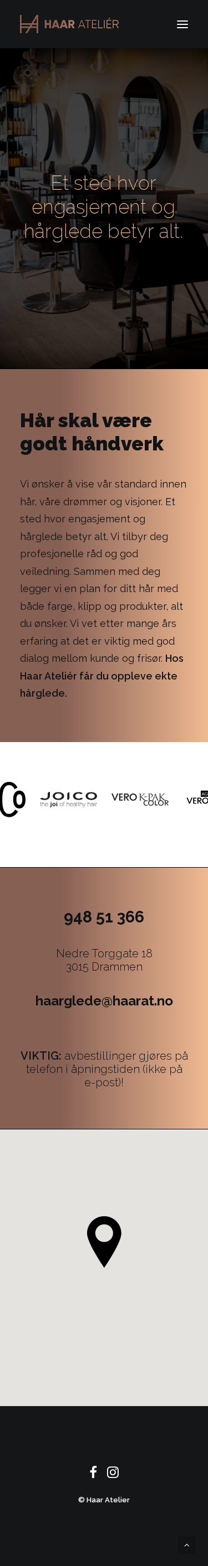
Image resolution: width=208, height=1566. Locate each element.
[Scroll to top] (187, 1544)
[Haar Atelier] (69, 24)
